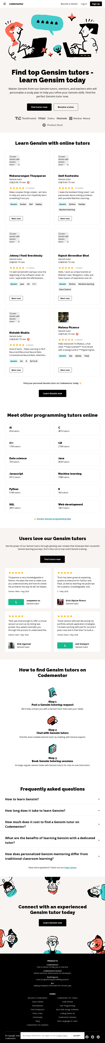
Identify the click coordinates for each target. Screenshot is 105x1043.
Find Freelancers (37, 1009)
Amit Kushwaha (68, 175)
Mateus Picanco (68, 327)
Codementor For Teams (67, 998)
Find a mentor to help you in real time (52, 966)
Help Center (70, 867)
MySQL (78, 356)
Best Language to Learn (67, 1021)
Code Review (67, 1001)
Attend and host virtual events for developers (52, 972)
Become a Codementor (37, 998)
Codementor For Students (37, 1025)
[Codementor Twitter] (92, 1037)
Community (37, 1017)
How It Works (37, 1001)
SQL (70, 356)
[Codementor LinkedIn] (98, 1037)
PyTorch (33, 361)
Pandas (81, 204)
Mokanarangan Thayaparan (27, 175)
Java (22, 284)
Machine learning (67, 209)
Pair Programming (67, 1005)
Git (21, 361)
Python (72, 204)
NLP (31, 204)
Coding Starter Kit (67, 1013)
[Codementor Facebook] (86, 1037)
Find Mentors (37, 1005)
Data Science (65, 289)
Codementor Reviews (67, 1017)
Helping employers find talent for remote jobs (52, 984)
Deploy (39, 204)
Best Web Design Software (67, 1009)
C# (28, 284)
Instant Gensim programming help (54, 518)
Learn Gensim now (52, 393)
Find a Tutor (38, 1013)
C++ (34, 284)
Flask (87, 356)
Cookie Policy (61, 1035)
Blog (38, 1021)
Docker (23, 204)
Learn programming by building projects (52, 978)
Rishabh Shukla (19, 332)
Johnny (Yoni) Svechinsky (25, 255)
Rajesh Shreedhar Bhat (73, 255)
